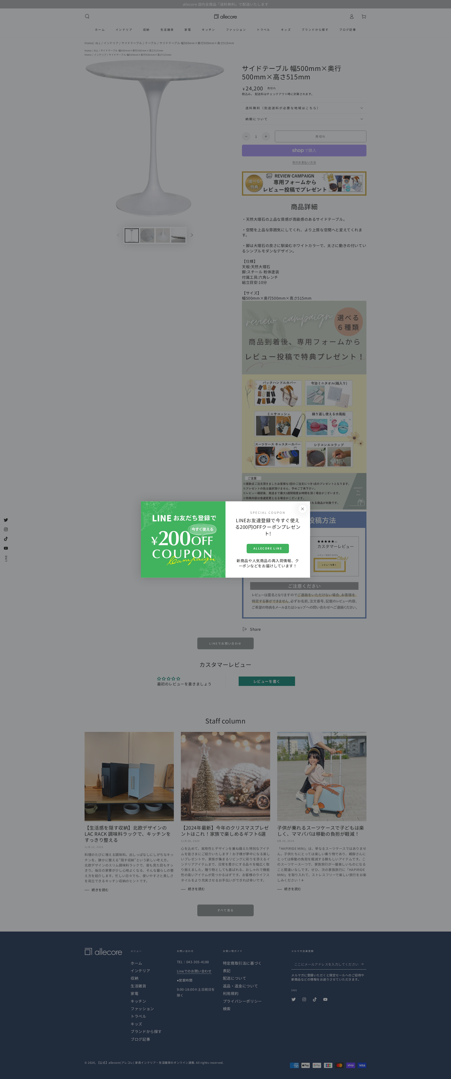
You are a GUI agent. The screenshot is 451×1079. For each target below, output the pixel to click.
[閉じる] (302, 509)
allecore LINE (267, 548)
